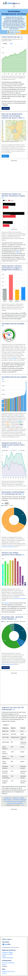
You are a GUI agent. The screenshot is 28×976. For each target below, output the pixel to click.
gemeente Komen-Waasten (8, 546)
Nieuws (4, 964)
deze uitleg (13, 358)
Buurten (5, 156)
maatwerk (6, 603)
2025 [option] (6, 503)
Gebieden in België (7, 952)
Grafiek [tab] (5, 43)
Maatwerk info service (8, 971)
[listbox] (7, 503)
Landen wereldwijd (7, 958)
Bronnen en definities (8, 963)
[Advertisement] (14, 177)
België (17, 252)
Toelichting (6, 108)
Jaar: (3, 503)
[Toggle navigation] (14, 6)
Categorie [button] (5, 725)
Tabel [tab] (11, 43)
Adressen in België (7, 954)
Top (23, 805)
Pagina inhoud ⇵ (14, 32)
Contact (4, 973)
